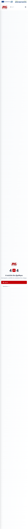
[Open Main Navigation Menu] (25, 7)
